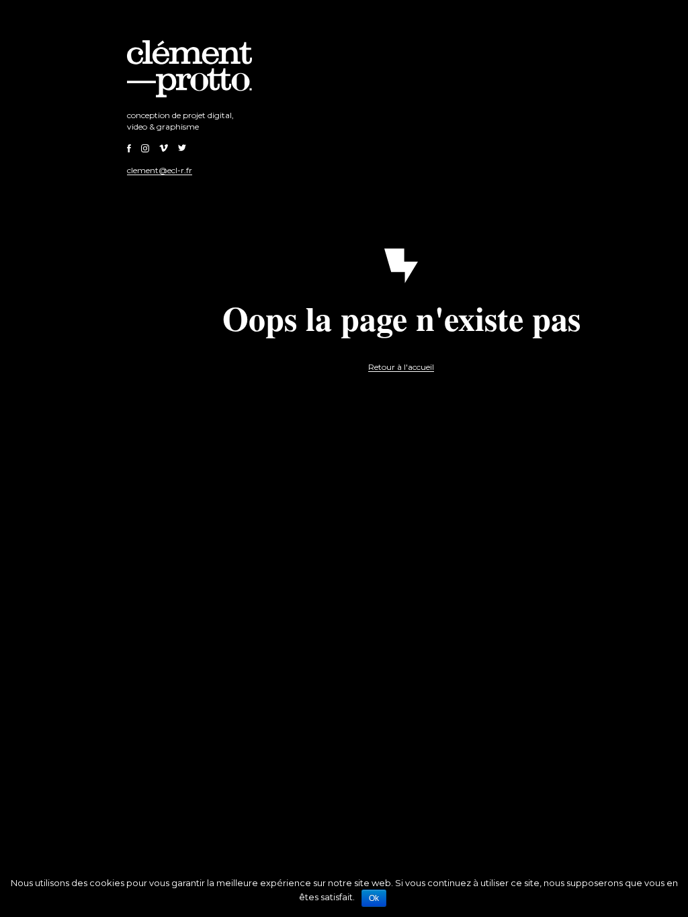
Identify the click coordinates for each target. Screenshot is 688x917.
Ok (374, 898)
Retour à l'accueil (401, 367)
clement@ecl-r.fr (159, 170)
